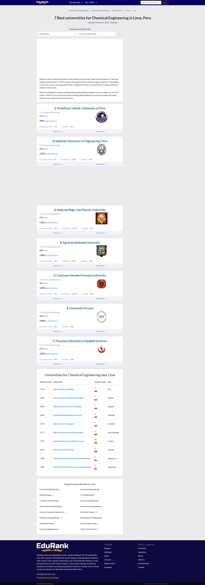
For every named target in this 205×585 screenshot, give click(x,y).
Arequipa (108, 567)
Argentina (142, 552)
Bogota (107, 548)
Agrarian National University (80, 242)
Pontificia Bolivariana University (67, 415)
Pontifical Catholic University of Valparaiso (72, 467)
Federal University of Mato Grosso (68, 441)
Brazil (140, 556)
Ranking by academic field (80, 29)
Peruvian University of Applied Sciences (80, 341)
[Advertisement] (57, 59)
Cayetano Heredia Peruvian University (80, 275)
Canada (141, 567)
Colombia (142, 548)
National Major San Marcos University (80, 210)
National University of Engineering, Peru (79, 141)
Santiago (107, 552)
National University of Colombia (67, 406)
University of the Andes (63, 450)
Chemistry (73, 10)
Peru (128, 10)
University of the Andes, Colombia (68, 398)
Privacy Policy (162, 583)
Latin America (117, 10)
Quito (106, 556)
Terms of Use (149, 583)
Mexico (141, 559)
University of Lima (80, 308)
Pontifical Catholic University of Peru (79, 108)
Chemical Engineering (100, 10)
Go (119, 34)
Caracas (107, 559)
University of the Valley (63, 389)
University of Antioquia (63, 424)
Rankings (100, 131)
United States (143, 563)
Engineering (84, 10)
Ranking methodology (48, 577)
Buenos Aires (109, 563)
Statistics (57, 131)
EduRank (113, 22)
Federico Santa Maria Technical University (71, 458)
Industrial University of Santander (68, 432)
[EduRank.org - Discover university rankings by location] (43, 2)
